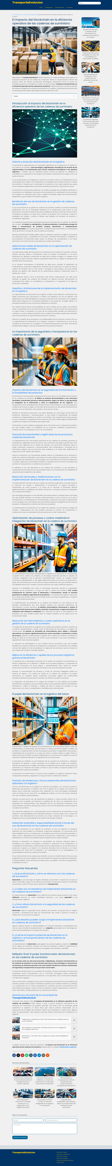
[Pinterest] (22, 1055)
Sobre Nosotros (59, 7)
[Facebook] (14, 1055)
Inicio (41, 7)
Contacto (69, 7)
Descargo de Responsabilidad (65, 1160)
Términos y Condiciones (63, 1154)
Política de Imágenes (62, 1158)
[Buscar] (99, 3)
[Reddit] (47, 1055)
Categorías (48, 7)
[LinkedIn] (35, 1055)
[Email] (43, 1055)
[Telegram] (39, 1055)
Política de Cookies (62, 1156)
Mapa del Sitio (60, 1162)
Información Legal (61, 1152)
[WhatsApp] (26, 1055)
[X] (18, 1055)
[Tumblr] (31, 1055)
